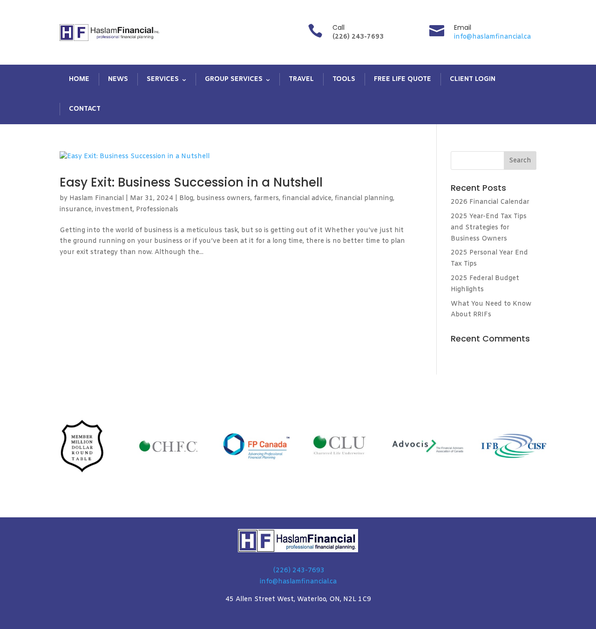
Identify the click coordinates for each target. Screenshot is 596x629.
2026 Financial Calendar (490, 202)
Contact (85, 109)
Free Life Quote (402, 79)
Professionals (157, 209)
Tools (343, 79)
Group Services (234, 79)
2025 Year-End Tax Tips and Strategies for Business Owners (489, 227)
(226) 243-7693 (299, 570)
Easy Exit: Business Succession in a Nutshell (191, 182)
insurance (76, 209)
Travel (301, 79)
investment (114, 209)
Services (163, 79)
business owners (223, 198)
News (118, 79)
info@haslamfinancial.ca (492, 37)
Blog (186, 198)
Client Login (472, 79)
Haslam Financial (96, 198)
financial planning (364, 198)
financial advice (307, 198)
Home (79, 79)
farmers (266, 198)
